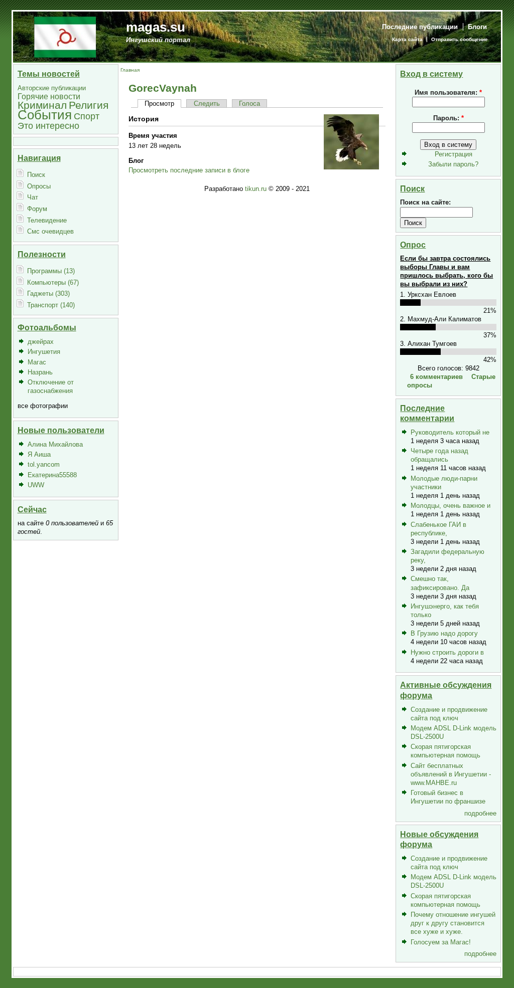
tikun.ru (256, 188)
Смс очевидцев (50, 231)
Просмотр (159, 103)
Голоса (249, 103)
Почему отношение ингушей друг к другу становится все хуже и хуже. (453, 923)
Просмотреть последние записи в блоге (188, 170)
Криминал (42, 105)
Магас (37, 362)
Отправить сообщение (459, 39)
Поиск (36, 174)
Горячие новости (49, 96)
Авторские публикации (52, 88)
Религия (88, 105)
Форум (37, 209)
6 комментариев (436, 376)
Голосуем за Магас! (441, 942)
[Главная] (65, 36)
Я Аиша (39, 454)
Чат (32, 197)
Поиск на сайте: (425, 202)
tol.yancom (44, 464)
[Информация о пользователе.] (351, 167)
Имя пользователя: (448, 92)
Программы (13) (51, 271)
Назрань (40, 372)
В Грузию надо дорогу (444, 633)
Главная (130, 70)
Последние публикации (420, 27)
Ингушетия (44, 351)
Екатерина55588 (52, 475)
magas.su (155, 27)
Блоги (477, 27)
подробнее (480, 813)
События (45, 114)
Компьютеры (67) (53, 282)
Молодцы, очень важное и (450, 505)
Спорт (86, 116)
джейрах (41, 341)
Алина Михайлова (55, 444)
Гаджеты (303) (48, 293)
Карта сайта (407, 39)
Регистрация (453, 154)
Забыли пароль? (453, 164)
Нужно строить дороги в (447, 652)
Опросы (39, 186)
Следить (207, 103)
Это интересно (48, 125)
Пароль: (448, 118)
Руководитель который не (450, 432)
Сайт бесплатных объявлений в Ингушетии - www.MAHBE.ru (451, 774)
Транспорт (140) (51, 305)
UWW (36, 485)
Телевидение (47, 220)
